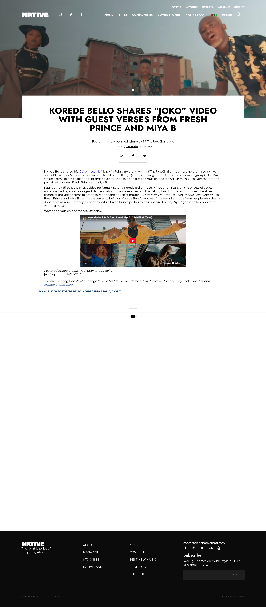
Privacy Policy (229, 596)
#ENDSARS (239, 6)
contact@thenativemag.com (204, 543)
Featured (138, 567)
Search (239, 14)
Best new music (143, 559)
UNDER (227, 14)
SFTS (213, 14)
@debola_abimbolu (58, 284)
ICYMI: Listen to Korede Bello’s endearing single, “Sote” (80, 291)
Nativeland (223, 6)
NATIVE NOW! (195, 14)
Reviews (176, 6)
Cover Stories (169, 14)
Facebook (81, 14)
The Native (132, 146)
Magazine (91, 552)
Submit (234, 575)
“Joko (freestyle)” (90, 171)
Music (109, 14)
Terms (241, 596)
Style (122, 14)
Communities (142, 14)
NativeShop (191, 6)
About (88, 545)
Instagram (60, 14)
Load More (133, 515)
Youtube (219, 548)
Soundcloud (210, 548)
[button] (133, 90)
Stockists (207, 6)
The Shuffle (140, 574)
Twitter (71, 14)
